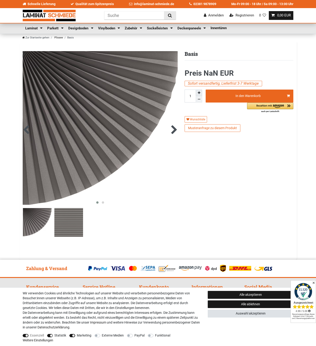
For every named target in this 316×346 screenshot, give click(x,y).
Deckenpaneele (189, 28)
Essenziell (37, 335)
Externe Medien (113, 335)
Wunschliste (197, 119)
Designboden (78, 28)
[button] (270, 108)
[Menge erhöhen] (199, 93)
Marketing (84, 335)
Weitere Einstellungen (38, 340)
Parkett (53, 28)
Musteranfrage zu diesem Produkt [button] (212, 128)
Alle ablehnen (250, 304)
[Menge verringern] (199, 99)
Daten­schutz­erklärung (53, 327)
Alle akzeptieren (250, 294)
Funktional (162, 335)
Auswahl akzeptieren (251, 313)
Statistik (60, 335)
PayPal (139, 335)
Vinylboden (107, 28)
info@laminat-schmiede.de (154, 4)
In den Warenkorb (248, 96)
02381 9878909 (204, 4)
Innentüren (219, 28)
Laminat (32, 28)
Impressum (98, 322)
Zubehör (131, 28)
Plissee (58, 37)
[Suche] (170, 15)
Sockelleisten (158, 28)
